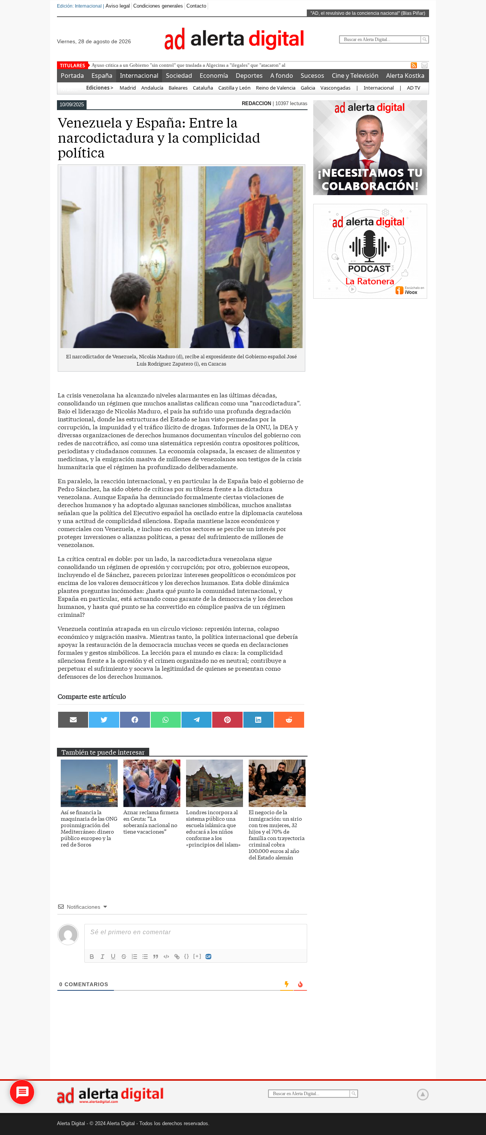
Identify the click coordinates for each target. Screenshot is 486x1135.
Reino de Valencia (275, 87)
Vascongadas (335, 87)
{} (186, 956)
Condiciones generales (158, 6)
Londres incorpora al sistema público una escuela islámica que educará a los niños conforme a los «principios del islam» (213, 828)
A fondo (281, 75)
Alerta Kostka (405, 75)
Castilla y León (234, 87)
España (102, 75)
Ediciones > (99, 87)
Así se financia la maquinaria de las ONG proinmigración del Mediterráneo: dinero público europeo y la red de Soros (89, 828)
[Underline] (113, 956)
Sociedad (179, 75)
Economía (214, 75)
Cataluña (203, 87)
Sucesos (312, 75)
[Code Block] (166, 956)
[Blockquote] (155, 956)
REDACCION (257, 103)
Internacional (139, 75)
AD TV (413, 87)
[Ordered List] (134, 956)
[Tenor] (209, 956)
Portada (72, 75)
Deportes (249, 75)
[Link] (177, 956)
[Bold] (92, 956)
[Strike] (123, 956)
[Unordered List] (145, 956)
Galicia (308, 87)
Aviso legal (118, 6)
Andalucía (152, 87)
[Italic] (102, 956)
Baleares (178, 87)
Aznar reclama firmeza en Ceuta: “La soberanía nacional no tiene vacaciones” (150, 821)
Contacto (196, 6)
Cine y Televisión (355, 75)
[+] (197, 956)
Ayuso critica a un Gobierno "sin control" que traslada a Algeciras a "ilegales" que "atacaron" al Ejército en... (202, 65)
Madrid (127, 87)
